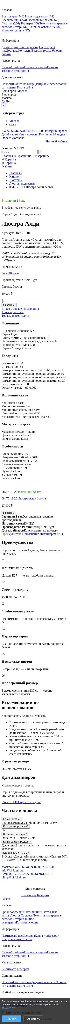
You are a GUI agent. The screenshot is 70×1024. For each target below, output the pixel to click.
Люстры (11, 23)
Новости (7, 84)
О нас (19, 935)
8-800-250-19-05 (33, 131)
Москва (22, 91)
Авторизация (20, 70)
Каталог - (15, 176)
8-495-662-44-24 (12, 131)
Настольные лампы (43, 20)
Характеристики (13, 312)
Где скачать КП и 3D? (16, 852)
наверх (6, 898)
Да (3, 101)
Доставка (12, 50)
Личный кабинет (13, 67)
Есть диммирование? (15, 826)
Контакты (24, 50)
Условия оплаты (21, 939)
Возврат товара (41, 50)
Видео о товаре (12, 308)
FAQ (60, 534)
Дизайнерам (10, 47)
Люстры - (15, 180)
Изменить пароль (35, 67)
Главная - (15, 173)
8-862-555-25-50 (19, 874)
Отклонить (33, 1018)
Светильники (14, 20)
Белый (6, 273)
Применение (30, 534)
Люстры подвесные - (23, 183)
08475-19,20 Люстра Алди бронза (24, 498)
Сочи (12, 124)
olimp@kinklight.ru (14, 877)
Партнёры (45, 47)
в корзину (8, 512)
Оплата (6, 138)
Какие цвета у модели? (17, 841)
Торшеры (30, 23)
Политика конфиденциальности (34, 84)
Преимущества (11, 534)
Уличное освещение (45, 27)
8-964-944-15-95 (41, 874)
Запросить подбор (29, 802)
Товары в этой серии (15, 315)
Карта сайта (25, 87)
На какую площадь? (15, 834)
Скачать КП (9, 802)
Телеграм (43, 895)
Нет (8, 101)
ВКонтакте (28, 895)
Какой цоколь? (11, 819)
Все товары (13, 16)
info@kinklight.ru (56, 131)
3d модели (59, 134)
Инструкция (31, 308)
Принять (11, 1018)
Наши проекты (28, 47)
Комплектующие (16, 30)
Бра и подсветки (39, 16)
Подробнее (8, 1007)
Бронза (14, 273)
